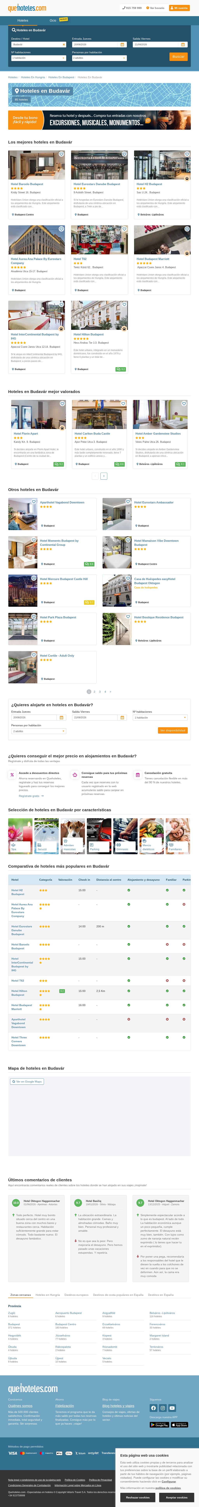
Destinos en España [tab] (161, 1294)
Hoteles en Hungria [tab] (48, 1294)
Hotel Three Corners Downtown (19, 1041)
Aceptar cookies (177, 1497)
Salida (141, 38)
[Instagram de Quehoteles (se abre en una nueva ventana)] (163, 1408)
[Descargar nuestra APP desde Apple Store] (179, 1424)
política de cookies (168, 1487)
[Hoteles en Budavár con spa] (20, 836)
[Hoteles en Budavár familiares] (178, 836)
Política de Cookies (75, 1480)
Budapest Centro (65, 1324)
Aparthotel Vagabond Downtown (62, 502)
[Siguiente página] (110, 691)
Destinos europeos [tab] (76, 1294)
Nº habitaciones (21, 52)
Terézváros (156, 1346)
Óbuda (12, 1346)
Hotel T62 (17, 980)
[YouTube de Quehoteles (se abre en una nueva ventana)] (172, 1408)
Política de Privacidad (100, 1480)
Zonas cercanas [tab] (20, 1294)
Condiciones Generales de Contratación (29, 1485)
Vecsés (106, 1358)
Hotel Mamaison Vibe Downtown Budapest (156, 542)
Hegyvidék (14, 1335)
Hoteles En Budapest (61, 77)
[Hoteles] (37, 8)
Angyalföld (108, 1312)
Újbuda (12, 1358)
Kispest (106, 1335)
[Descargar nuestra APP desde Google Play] (159, 1424)
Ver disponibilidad (172, 730)
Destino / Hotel (20, 38)
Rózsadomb (109, 1346)
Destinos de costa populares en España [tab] (118, 1294)
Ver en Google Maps (29, 1081)
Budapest (14, 1324)
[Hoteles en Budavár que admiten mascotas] (73, 836)
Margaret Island (159, 1335)
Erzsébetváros (111, 1324)
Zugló (11, 1312)
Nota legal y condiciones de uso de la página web (34, 1480)
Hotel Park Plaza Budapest (58, 617)
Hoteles (12, 77)
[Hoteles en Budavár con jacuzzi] (46, 836)
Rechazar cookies (138, 1497)
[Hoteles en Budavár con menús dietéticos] (152, 836)
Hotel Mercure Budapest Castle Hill (64, 579)
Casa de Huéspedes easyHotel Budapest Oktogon (154, 581)
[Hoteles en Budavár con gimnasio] (125, 836)
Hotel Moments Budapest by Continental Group (59, 542)
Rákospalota (63, 1346)
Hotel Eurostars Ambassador (154, 502)
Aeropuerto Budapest (68, 1312)
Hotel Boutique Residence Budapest (158, 617)
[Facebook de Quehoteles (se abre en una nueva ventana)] (153, 1408)
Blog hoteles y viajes (118, 1406)
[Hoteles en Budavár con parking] (99, 836)
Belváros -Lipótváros (162, 1312)
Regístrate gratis (29, 795)
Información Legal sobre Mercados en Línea (78, 1485)
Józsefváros (62, 1335)
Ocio (53, 20)
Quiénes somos (20, 1406)
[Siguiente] (103, 476)
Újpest (59, 1358)
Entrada (81, 38)
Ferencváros (157, 1324)
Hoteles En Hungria (33, 77)
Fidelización (64, 1406)
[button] (179, 8)
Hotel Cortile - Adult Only (57, 655)
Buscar (179, 57)
